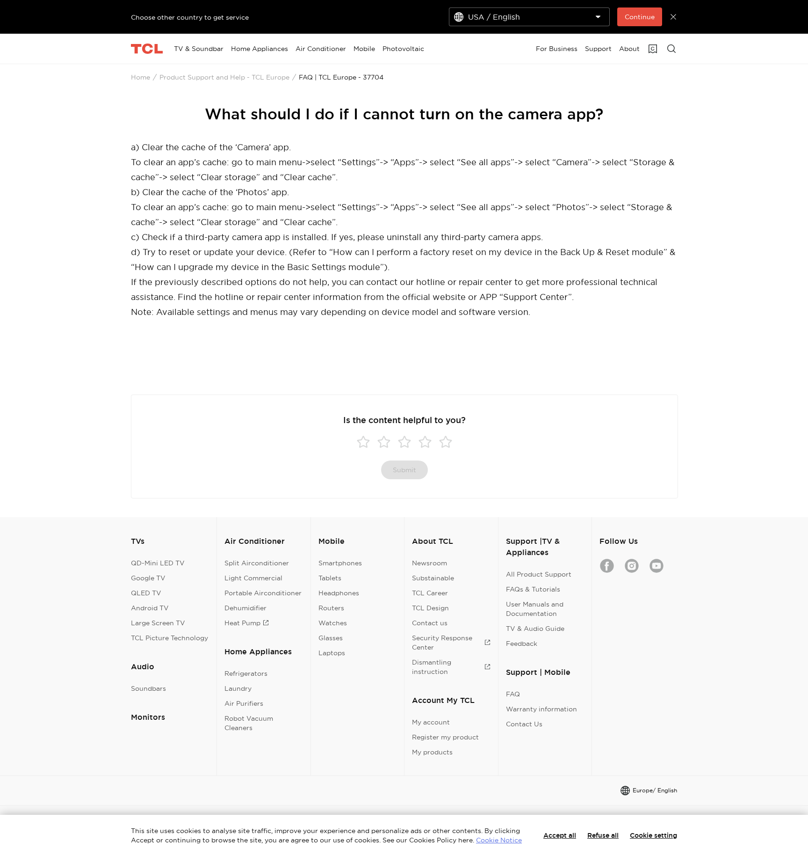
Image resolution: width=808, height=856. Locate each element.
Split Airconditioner (256, 563)
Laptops (331, 653)
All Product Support (538, 574)
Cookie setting (653, 835)
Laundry (238, 688)
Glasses (330, 638)
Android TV (150, 608)
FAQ (513, 694)
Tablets (329, 578)
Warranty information (541, 709)
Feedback (521, 643)
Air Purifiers (243, 703)
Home (140, 77)
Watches (332, 623)
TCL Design (430, 608)
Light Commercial (253, 578)
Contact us (429, 623)
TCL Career (430, 593)
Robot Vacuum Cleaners (248, 723)
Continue (640, 17)
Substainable (433, 578)
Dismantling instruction (431, 667)
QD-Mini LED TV (158, 563)
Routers (331, 608)
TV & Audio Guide (535, 628)
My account (431, 722)
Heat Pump (242, 623)
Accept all (559, 835)
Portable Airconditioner (263, 593)
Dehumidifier (245, 608)
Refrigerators (245, 673)
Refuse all (603, 835)
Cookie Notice (499, 840)
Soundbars (148, 688)
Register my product (445, 737)
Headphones (338, 593)
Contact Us (524, 724)
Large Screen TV (158, 623)
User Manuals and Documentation (534, 609)
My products (432, 752)
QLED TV (146, 593)
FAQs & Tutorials (533, 589)
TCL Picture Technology (169, 638)
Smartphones (340, 563)
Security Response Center (442, 642)
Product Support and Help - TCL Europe (224, 77)
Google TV (148, 578)
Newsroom (429, 563)
